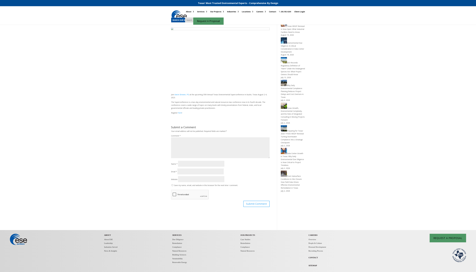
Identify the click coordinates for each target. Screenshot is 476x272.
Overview (312, 239)
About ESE (108, 239)
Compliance (177, 247)
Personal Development (317, 247)
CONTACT (313, 258)
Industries (231, 12)
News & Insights (110, 251)
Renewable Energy (179, 262)
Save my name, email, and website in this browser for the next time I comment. (206, 185)
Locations (246, 12)
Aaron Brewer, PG (182, 94)
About (188, 12)
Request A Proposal (447, 238)
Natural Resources (179, 251)
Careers (259, 12)
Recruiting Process (316, 251)
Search (189, 20)
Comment (176, 136)
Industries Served (111, 247)
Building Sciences (179, 255)
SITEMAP (313, 266)
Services (201, 12)
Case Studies (245, 239)
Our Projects (215, 12)
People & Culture (315, 243)
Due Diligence (177, 239)
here (180, 113)
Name (174, 164)
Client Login (299, 12)
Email (174, 171)
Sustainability (177, 259)
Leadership (108, 243)
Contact (272, 12)
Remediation (177, 243)
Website (174, 179)
